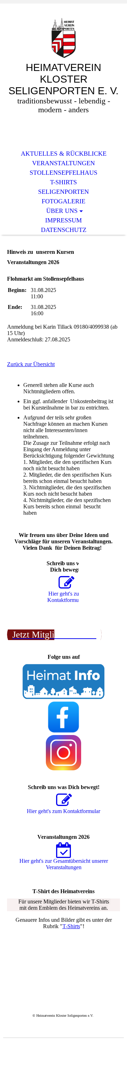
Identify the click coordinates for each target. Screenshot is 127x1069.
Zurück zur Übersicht (31, 364)
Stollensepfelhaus (63, 172)
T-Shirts (63, 182)
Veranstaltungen (63, 163)
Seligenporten (63, 191)
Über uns (62, 210)
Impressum (63, 220)
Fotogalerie (63, 201)
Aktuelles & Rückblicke (64, 153)
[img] (63, 38)
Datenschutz (63, 229)
